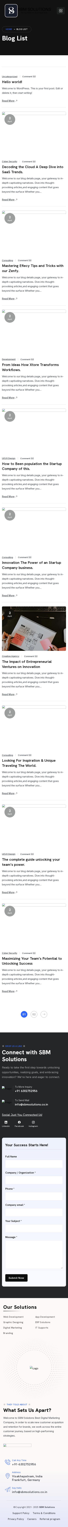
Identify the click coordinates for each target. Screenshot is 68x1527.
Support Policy (20, 1513)
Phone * (9, 1189)
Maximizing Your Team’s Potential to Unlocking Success (32, 961)
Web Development (13, 1316)
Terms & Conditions (44, 1513)
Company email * (15, 1205)
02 (34, 1014)
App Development (45, 1316)
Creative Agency (10, 656)
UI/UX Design (8, 458)
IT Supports (41, 1327)
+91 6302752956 (26, 1091)
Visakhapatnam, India (27, 1476)
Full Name (11, 1156)
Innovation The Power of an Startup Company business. (31, 565)
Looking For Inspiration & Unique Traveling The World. (29, 763)
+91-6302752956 (24, 1464)
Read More (8, 101)
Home (9, 29)
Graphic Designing (13, 1322)
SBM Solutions (47, 1507)
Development (9, 359)
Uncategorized (9, 76)
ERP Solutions (42, 1322)
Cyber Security (9, 161)
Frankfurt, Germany (26, 1480)
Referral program (50, 1519)
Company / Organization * (20, 1173)
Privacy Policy (16, 1519)
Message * (11, 1237)
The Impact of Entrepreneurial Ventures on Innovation (27, 664)
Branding (8, 1333)
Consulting (7, 260)
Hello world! (12, 81)
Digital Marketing (12, 1327)
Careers (31, 1519)
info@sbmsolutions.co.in (31, 1104)
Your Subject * (13, 1221)
